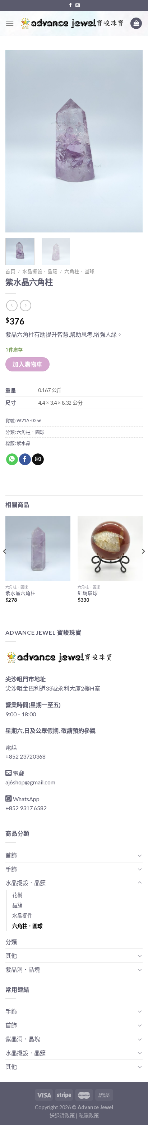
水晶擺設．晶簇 (39, 271)
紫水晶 (24, 443)
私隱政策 (89, 1115)
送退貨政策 (62, 1115)
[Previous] (17, 141)
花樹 (17, 895)
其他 (11, 955)
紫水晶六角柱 (20, 593)
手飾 (11, 869)
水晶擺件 (22, 916)
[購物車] (136, 23)
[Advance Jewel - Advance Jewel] (72, 23)
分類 (11, 941)
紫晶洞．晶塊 (22, 969)
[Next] (130, 141)
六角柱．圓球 (79, 271)
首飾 (11, 855)
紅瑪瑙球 (88, 593)
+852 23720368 (25, 756)
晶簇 (17, 905)
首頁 (10, 271)
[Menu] (9, 23)
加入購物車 (27, 364)
